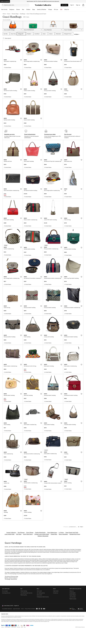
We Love (56, 9)
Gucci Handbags (63, 534)
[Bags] (35, 9)
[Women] (21, 9)
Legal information (16, 608)
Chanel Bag (54, 534)
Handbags (22, 14)
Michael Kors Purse (75, 534)
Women (18, 9)
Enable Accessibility (5, 1)
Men (23, 9)
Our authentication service (26, 593)
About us (72, 591)
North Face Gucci (28, 534)
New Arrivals (4, 9)
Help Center (56, 591)
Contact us (55, 593)
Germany (18, 627)
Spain (22, 627)
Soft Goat (18, 534)
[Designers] (15, 9)
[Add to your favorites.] (21, 60)
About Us (66, 9)
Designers (11, 9)
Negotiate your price (9, 134)
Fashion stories (73, 599)
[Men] (25, 9)
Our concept (5, 591)
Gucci (8, 14)
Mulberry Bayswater (43, 536)
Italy (25, 627)
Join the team (73, 597)
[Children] (31, 9)
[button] (83, 5)
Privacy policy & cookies (30, 608)
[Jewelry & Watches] (47, 9)
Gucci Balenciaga (52, 532)
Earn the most (67, 134)
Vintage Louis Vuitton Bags (41, 534)
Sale (61, 9)
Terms (22, 608)
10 (78, 527)
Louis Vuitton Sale (9, 534)
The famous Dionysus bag (11, 576)
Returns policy (23, 595)
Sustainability (73, 593)
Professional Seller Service (43, 597)
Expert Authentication (29, 134)
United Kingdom (7, 627)
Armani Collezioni (11, 532)
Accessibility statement (7, 608)
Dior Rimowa (21, 532)
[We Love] (59, 9)
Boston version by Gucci (11, 578)
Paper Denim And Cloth (71, 532)
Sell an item (64, 5)
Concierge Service (6, 593)
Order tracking (23, 591)
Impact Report (73, 595)
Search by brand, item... (9, 5)
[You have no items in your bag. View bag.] (83, 5)
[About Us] (69, 9)
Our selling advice (41, 593)
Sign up (78, 5)
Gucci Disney (29, 532)
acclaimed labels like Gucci (67, 568)
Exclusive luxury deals (49, 134)
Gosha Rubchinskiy (40, 532)
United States (13, 627)
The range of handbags (10, 572)
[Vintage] (52, 9)
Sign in (72, 5)
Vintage (50, 9)
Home (4, 14)
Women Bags (15, 14)
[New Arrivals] (8, 9)
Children (28, 9)
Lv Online (61, 532)
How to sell (39, 591)
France (2, 627)
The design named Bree (11, 579)
